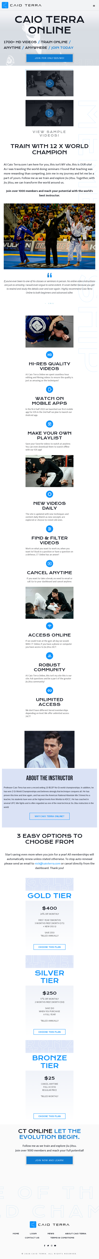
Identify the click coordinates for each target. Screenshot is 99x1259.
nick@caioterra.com (47, 863)
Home (16, 1234)
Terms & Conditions (62, 1238)
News (51, 1234)
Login (33, 1234)
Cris (51, 303)
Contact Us (32, 1238)
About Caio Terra (75, 1234)
